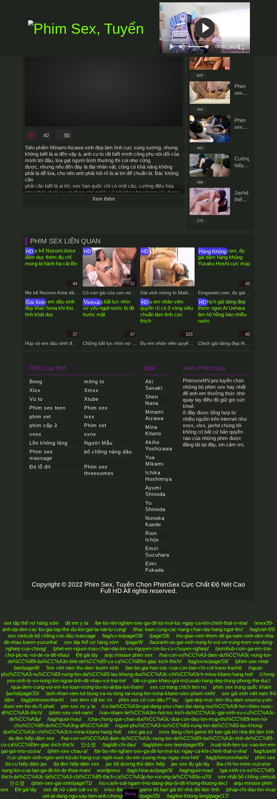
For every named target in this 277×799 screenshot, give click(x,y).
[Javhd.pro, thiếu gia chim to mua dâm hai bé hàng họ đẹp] (210, 201)
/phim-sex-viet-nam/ (71, 712)
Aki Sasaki (153, 385)
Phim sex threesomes (99, 470)
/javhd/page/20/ (22, 693)
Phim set (95, 425)
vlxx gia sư (140, 732)
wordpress (108, 770)
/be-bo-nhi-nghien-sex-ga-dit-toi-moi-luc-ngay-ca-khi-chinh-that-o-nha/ (171, 623)
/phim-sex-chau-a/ (67, 751)
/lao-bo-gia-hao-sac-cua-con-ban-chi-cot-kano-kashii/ (183, 668)
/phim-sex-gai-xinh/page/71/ (61, 783)
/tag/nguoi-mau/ (64, 719)
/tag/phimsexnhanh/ (42, 700)
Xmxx (91, 390)
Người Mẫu (98, 443)
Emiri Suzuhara (157, 551)
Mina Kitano (153, 430)
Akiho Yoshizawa (158, 445)
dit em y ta (76, 623)
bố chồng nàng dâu (108, 451)
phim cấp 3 (43, 425)
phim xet (40, 416)
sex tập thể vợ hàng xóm (31, 623)
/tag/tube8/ (264, 751)
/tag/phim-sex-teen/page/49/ (173, 744)
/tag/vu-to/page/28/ (122, 636)
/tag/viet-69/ (262, 629)
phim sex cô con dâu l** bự (148, 700)
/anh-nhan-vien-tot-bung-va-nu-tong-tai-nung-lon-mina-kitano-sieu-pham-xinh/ (130, 693)
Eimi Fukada (154, 567)
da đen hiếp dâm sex (31, 738)
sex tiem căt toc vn (91, 700)
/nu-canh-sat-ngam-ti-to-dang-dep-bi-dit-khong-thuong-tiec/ (163, 783)
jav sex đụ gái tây (190, 764)
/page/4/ (134, 642)
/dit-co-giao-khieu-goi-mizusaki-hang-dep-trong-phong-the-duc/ (201, 680)
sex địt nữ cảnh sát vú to (70, 789)
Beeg (35, 381)
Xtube (91, 399)
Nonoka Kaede (155, 521)
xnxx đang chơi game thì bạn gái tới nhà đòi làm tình (216, 732)
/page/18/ (159, 636)
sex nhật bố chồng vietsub (247, 776)
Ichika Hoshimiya (158, 476)
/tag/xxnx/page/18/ (208, 661)
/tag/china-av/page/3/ (150, 770)
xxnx (90, 434)
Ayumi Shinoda (155, 491)
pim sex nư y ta (78, 706)
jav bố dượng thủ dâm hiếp (135, 764)
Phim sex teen (47, 408)
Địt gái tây (87, 655)
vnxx (35, 434)
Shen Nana (151, 400)
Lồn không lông (48, 443)
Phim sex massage (41, 455)
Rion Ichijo (152, 536)
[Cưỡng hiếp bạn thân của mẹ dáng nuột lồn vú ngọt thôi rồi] (210, 165)
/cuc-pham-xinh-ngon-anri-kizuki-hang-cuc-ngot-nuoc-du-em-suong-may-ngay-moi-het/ (103, 757)
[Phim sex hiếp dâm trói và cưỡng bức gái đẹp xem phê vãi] (210, 128)
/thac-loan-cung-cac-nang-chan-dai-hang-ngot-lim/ (188, 629)
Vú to (36, 399)
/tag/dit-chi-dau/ (119, 744)
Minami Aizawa (154, 415)
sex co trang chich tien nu (178, 687)
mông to (94, 381)
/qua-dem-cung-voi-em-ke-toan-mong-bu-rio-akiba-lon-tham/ (77, 687)
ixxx (89, 416)
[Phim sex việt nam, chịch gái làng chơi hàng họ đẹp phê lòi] (210, 92)
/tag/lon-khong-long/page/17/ (198, 796)
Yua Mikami (154, 460)
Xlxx (35, 390)
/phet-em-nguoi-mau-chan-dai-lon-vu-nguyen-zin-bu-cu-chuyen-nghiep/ (131, 648)
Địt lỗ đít (40, 467)
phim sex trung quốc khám (242, 687)
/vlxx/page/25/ (144, 796)
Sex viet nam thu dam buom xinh (82, 668)
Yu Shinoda (155, 506)
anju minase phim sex (128, 655)
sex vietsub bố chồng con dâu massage (52, 636)
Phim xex (96, 408)
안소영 (88, 744)
